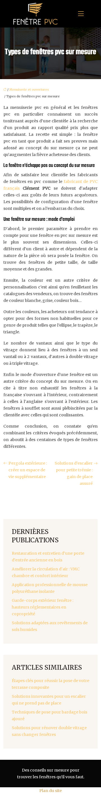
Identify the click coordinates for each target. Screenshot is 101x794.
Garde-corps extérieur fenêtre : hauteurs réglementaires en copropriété (42, 607)
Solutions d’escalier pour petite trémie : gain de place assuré (74, 473)
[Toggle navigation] (80, 13)
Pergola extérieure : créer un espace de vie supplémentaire (27, 470)
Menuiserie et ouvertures (29, 89)
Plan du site (50, 790)
